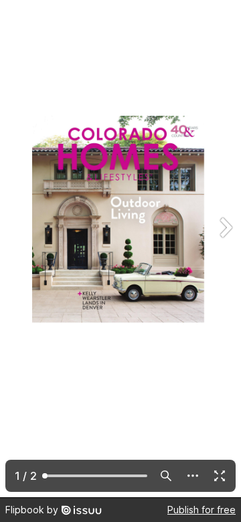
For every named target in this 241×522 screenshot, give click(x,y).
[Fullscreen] (219, 475)
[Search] (166, 475)
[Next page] (225, 248)
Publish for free (201, 509)
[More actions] (192, 475)
